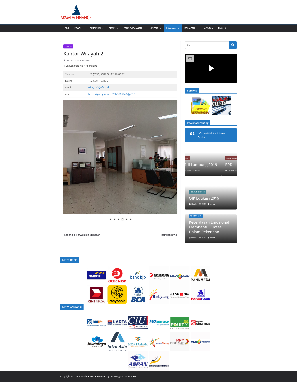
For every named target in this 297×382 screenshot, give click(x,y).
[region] (120, 162)
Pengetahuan (195, 216)
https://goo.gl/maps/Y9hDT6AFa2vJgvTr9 (111, 94)
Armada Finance (87, 376)
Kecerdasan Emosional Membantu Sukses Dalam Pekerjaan (209, 227)
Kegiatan (189, 28)
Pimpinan (95, 28)
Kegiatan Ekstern (197, 192)
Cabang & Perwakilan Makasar (82, 234)
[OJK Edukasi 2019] (211, 182)
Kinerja (154, 28)
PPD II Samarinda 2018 (209, 164)
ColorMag (115, 376)
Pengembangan (133, 28)
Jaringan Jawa (169, 234)
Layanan (171, 28)
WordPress (130, 376)
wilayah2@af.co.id (98, 87)
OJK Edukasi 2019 (204, 198)
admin (87, 60)
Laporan (208, 28)
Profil (78, 28)
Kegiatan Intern (197, 158)
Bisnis (112, 28)
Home (66, 28)
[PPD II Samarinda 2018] (211, 149)
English (222, 28)
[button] (83, 28)
